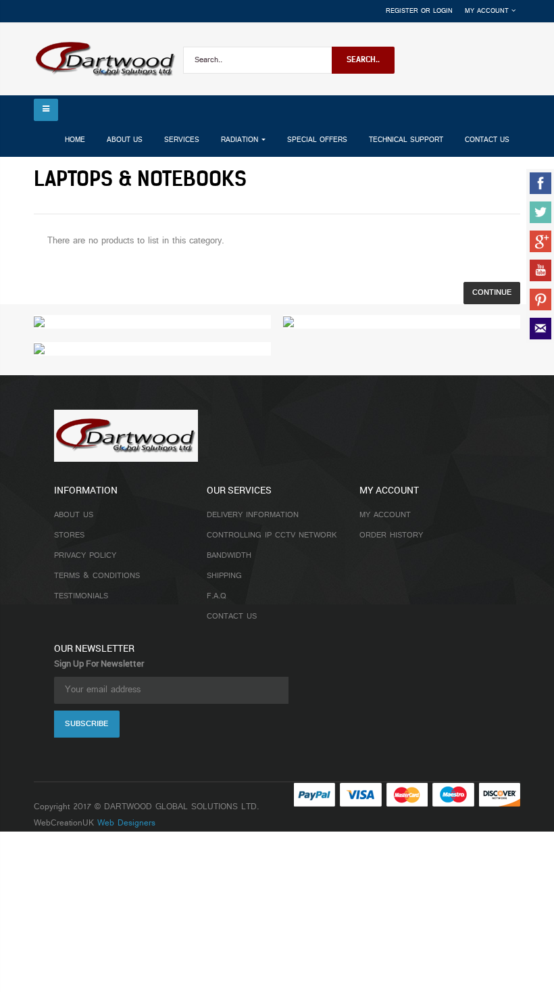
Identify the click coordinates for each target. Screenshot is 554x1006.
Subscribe (86, 724)
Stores (69, 535)
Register (402, 11)
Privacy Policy (85, 555)
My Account (385, 515)
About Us (73, 515)
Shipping (224, 576)
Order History (391, 535)
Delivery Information (253, 515)
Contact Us (232, 616)
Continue (491, 293)
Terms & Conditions (97, 576)
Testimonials (81, 596)
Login (443, 11)
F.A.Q (216, 596)
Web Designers (126, 823)
